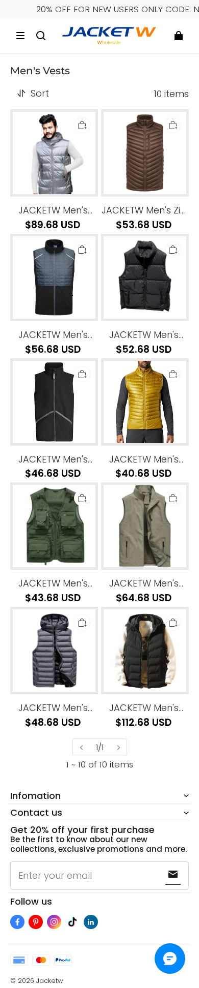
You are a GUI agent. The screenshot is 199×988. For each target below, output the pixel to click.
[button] (20, 35)
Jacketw (49, 980)
